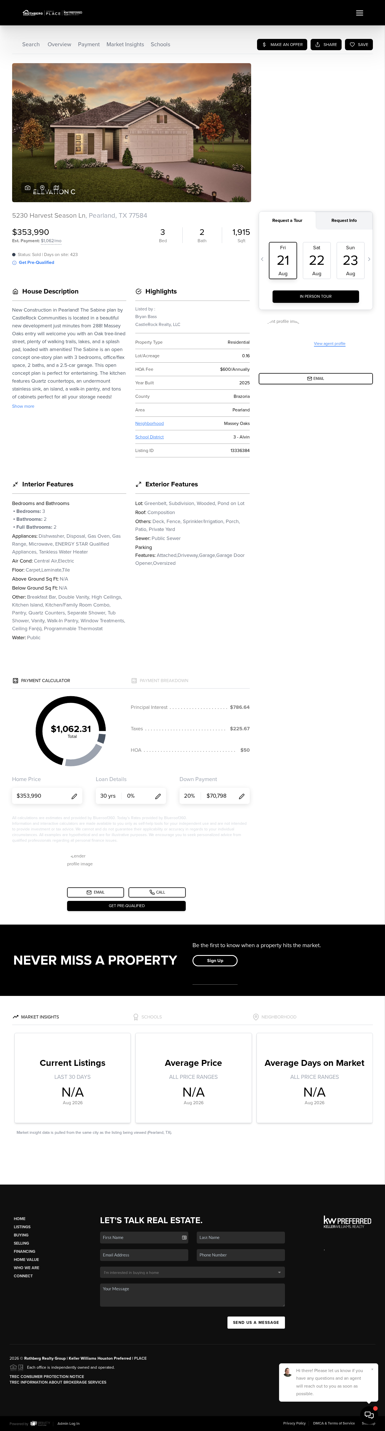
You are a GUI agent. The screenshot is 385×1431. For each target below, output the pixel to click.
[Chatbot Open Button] (369, 1415)
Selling (21, 1243)
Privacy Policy (294, 1423)
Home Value (26, 1259)
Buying (21, 1235)
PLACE (140, 1358)
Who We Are (26, 1267)
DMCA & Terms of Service (334, 1423)
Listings (22, 1227)
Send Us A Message (256, 1322)
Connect (23, 1276)
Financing (24, 1251)
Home (19, 1218)
